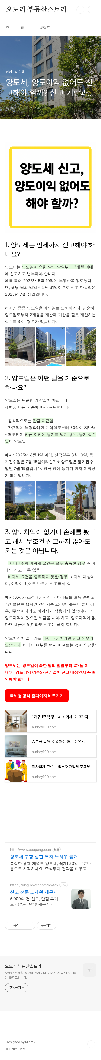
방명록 (45, 28)
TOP (91, 1044)
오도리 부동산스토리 (36, 9)
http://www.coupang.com (30, 849)
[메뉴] (91, 9)
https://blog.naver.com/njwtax (34, 885)
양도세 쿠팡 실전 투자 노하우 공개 (44, 856)
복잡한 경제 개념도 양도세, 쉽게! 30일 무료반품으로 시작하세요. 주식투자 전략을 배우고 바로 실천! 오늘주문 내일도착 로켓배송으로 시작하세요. (50, 866)
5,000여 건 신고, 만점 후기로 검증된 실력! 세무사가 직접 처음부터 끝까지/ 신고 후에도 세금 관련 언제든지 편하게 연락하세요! (35, 901)
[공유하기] (23, 925)
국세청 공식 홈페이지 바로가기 (37, 695)
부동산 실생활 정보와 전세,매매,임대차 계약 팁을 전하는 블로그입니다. (41, 975)
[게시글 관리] (29, 925)
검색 (80, 9)
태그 (24, 28)
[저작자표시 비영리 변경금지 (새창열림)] (62, 926)
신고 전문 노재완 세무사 (34, 892)
